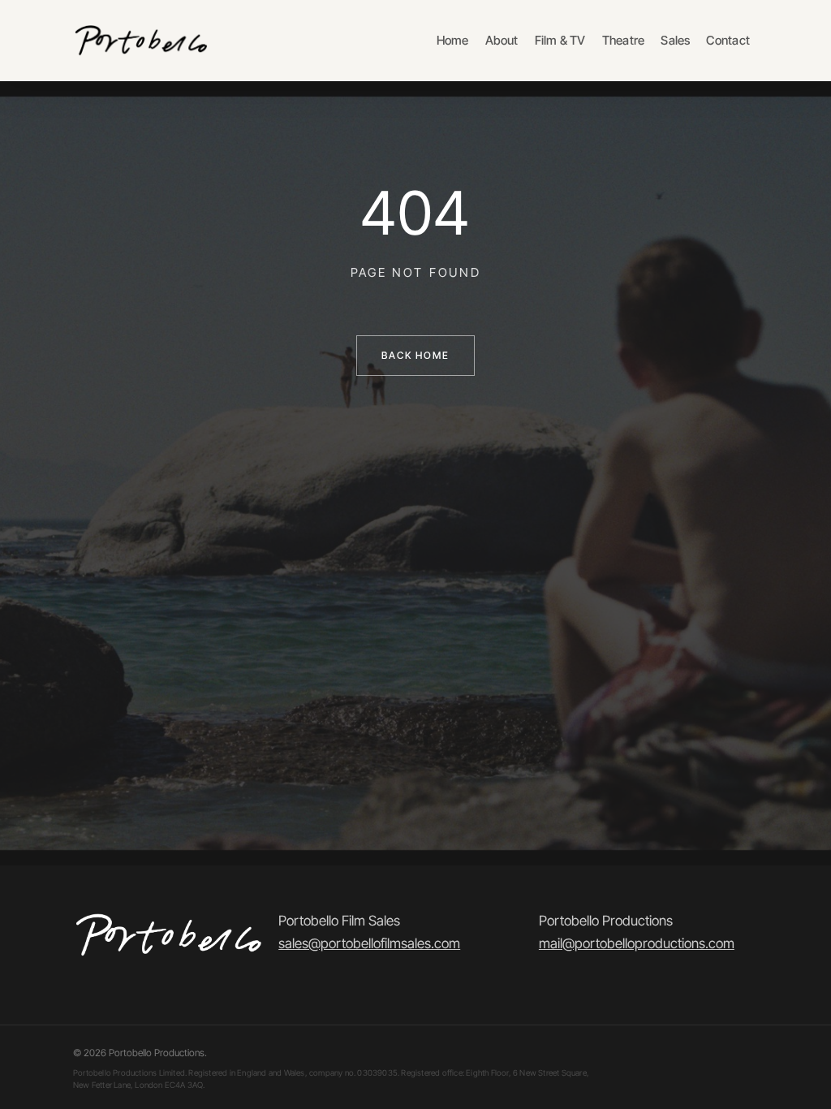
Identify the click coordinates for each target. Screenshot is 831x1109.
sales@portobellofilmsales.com (369, 943)
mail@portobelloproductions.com (636, 943)
